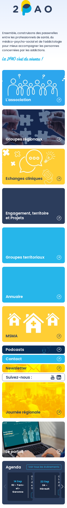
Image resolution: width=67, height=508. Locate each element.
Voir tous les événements (43, 467)
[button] (62, 486)
